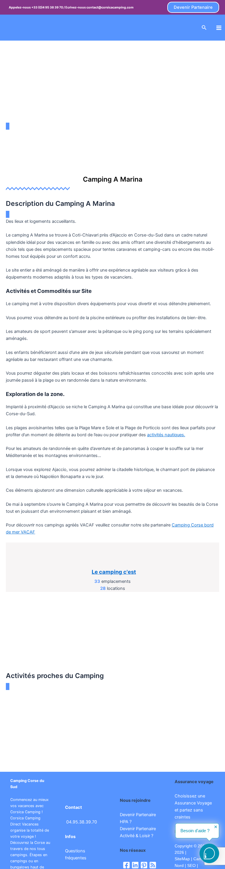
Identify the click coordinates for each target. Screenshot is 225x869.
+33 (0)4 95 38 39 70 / (48, 7)
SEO (191, 865)
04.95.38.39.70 (81, 822)
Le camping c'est (114, 572)
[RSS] (152, 865)
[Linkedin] (135, 865)
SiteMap (182, 858)
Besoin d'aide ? (194, 830)
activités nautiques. (166, 434)
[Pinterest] (144, 865)
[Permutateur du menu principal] (219, 28)
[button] (193, 7)
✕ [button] (216, 827)
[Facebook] (126, 865)
